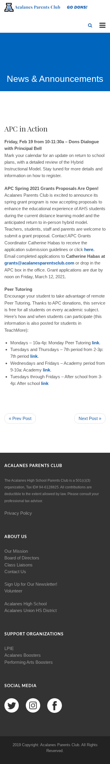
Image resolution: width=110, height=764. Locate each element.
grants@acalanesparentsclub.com (39, 262)
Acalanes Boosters (22, 655)
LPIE (9, 648)
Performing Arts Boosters (28, 662)
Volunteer (13, 590)
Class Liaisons (18, 564)
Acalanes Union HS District (30, 610)
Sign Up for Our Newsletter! (30, 584)
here (88, 249)
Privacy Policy (18, 513)
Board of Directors (21, 557)
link (95, 342)
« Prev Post (20, 418)
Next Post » (90, 418)
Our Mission (16, 551)
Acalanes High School (25, 603)
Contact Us (15, 571)
